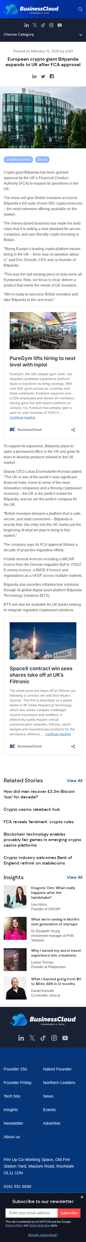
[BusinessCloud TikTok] (43, 25)
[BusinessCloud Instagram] (51, 25)
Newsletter (13, 1123)
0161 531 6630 (17, 1186)
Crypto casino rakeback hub (32, 809)
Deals (42, 159)
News (48, 1096)
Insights (11, 1109)
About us (12, 1137)
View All (74, 780)
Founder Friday (18, 1082)
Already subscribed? (43, 1234)
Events (49, 1109)
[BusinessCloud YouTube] (60, 25)
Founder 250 (15, 1069)
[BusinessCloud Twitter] (35, 25)
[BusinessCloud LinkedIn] (27, 25)
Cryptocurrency (18, 159)
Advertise (51, 1123)
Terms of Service (39, 1225)
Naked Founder (57, 1069)
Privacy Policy (14, 1225)
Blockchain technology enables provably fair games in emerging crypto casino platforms (42, 840)
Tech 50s (12, 1096)
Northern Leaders (59, 1082)
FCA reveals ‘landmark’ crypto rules (39, 821)
